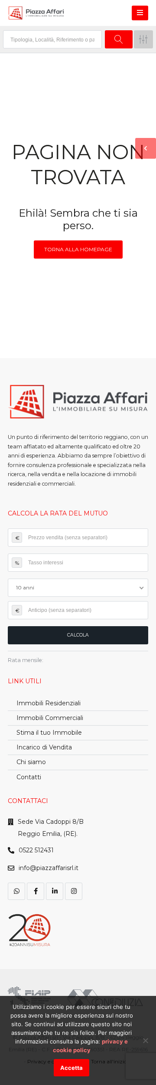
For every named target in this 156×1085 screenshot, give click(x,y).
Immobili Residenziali (48, 703)
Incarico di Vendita (44, 747)
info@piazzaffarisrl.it (48, 868)
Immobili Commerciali (49, 718)
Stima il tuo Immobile (49, 732)
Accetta (71, 1067)
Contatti (28, 777)
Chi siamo (31, 762)
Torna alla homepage (78, 249)
